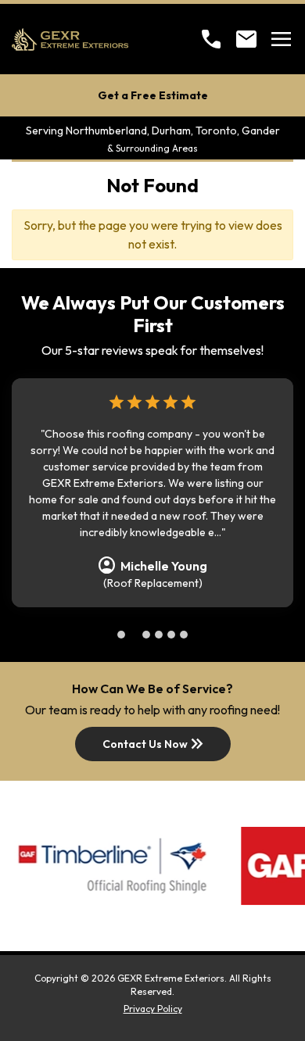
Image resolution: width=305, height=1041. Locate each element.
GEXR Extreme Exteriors (170, 978)
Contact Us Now (154, 744)
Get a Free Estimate (153, 95)
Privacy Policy (153, 1008)
